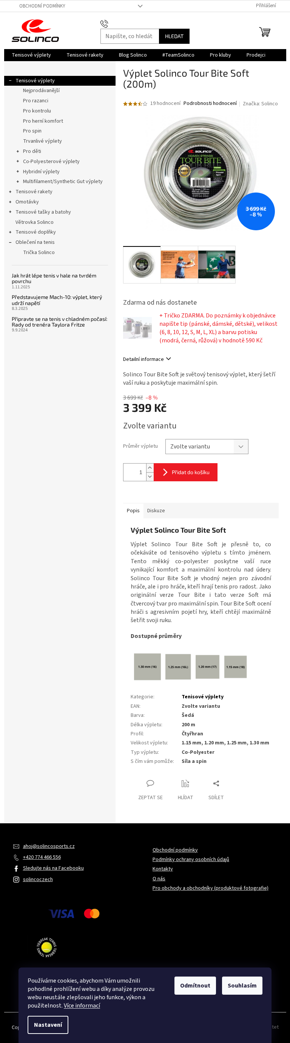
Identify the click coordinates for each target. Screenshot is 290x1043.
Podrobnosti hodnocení (210, 103)
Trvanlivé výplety (42, 141)
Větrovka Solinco (34, 222)
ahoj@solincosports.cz (49, 846)
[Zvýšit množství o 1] (150, 468)
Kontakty (163, 869)
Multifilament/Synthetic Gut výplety (63, 181)
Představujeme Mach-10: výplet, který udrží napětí (57, 300)
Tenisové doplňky (35, 232)
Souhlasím (242, 985)
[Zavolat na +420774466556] (111, 23)
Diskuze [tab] (156, 511)
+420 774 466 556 (42, 857)
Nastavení (48, 1025)
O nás (159, 879)
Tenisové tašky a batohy (43, 212)
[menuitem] (31, 55)
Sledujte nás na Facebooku (53, 868)
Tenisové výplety (35, 81)
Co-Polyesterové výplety (51, 161)
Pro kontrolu (37, 111)
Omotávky (27, 202)
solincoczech (38, 879)
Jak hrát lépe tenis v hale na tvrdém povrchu (54, 278)
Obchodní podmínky (42, 6)
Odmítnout (195, 985)
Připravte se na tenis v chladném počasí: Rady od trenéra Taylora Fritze (59, 322)
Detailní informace (143, 359)
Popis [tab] (133, 511)
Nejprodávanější (41, 90)
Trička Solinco (39, 252)
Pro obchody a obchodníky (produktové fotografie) (210, 888)
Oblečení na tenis (35, 242)
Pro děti (32, 151)
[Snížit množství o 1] (150, 476)
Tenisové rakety (33, 192)
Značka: (260, 104)
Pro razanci (35, 101)
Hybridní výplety (41, 172)
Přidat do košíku (191, 472)
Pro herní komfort (43, 121)
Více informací (82, 1005)
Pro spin (32, 131)
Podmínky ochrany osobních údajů (191, 859)
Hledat (174, 36)
